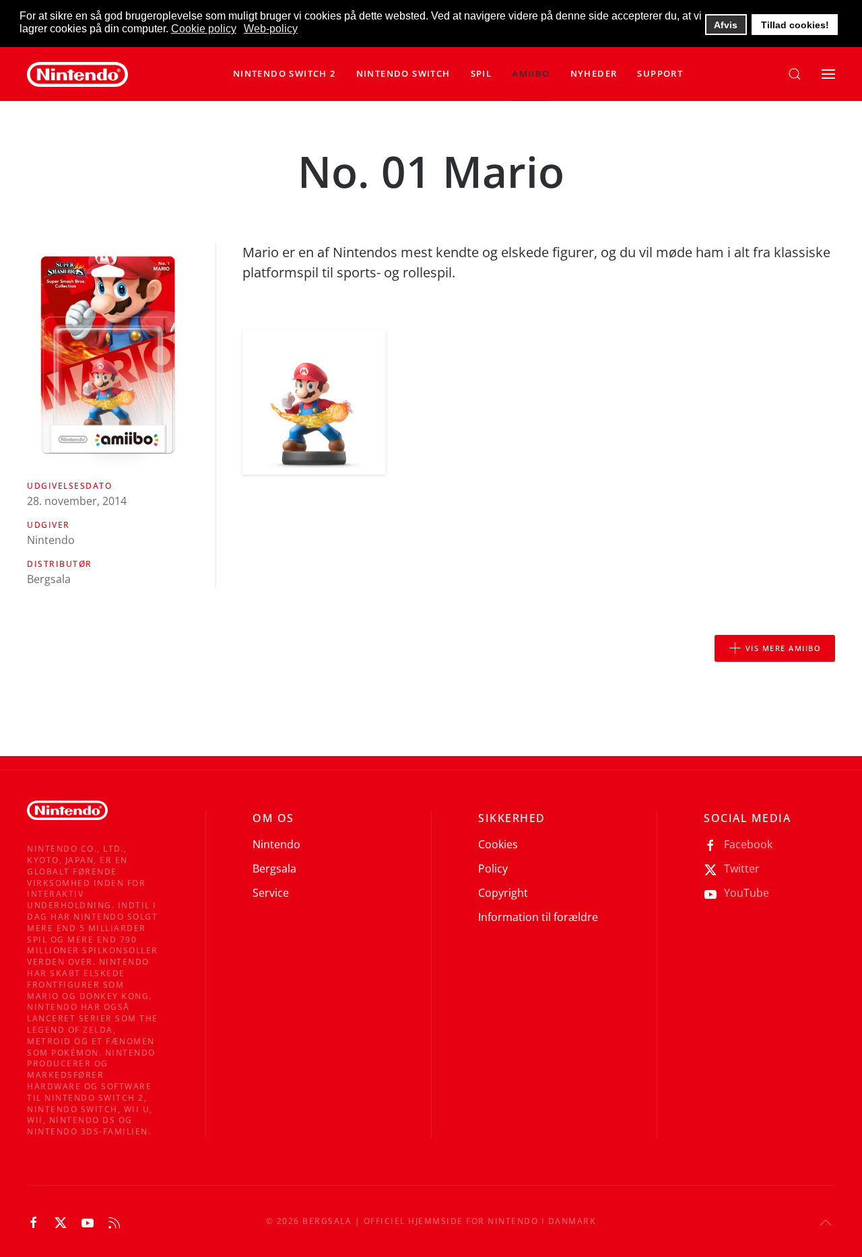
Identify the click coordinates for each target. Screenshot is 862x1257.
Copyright (503, 892)
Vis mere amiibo (783, 648)
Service (271, 892)
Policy (493, 868)
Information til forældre (538, 917)
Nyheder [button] (594, 73)
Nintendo (276, 844)
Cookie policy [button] (203, 28)
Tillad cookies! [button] (795, 25)
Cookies (498, 844)
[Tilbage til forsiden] (77, 74)
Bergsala (274, 868)
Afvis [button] (725, 25)
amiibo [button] (531, 73)
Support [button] (660, 73)
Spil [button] (481, 73)
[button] (403, 74)
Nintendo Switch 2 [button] (284, 73)
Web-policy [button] (271, 28)
